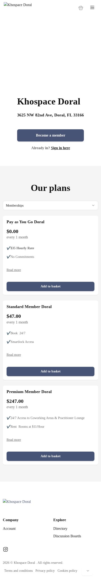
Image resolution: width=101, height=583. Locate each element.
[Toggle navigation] (92, 7)
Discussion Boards (67, 536)
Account (9, 529)
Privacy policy (45, 570)
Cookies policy (67, 570)
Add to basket (51, 286)
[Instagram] (5, 549)
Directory (60, 529)
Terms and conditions (18, 570)
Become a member (50, 135)
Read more (14, 270)
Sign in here (60, 148)
